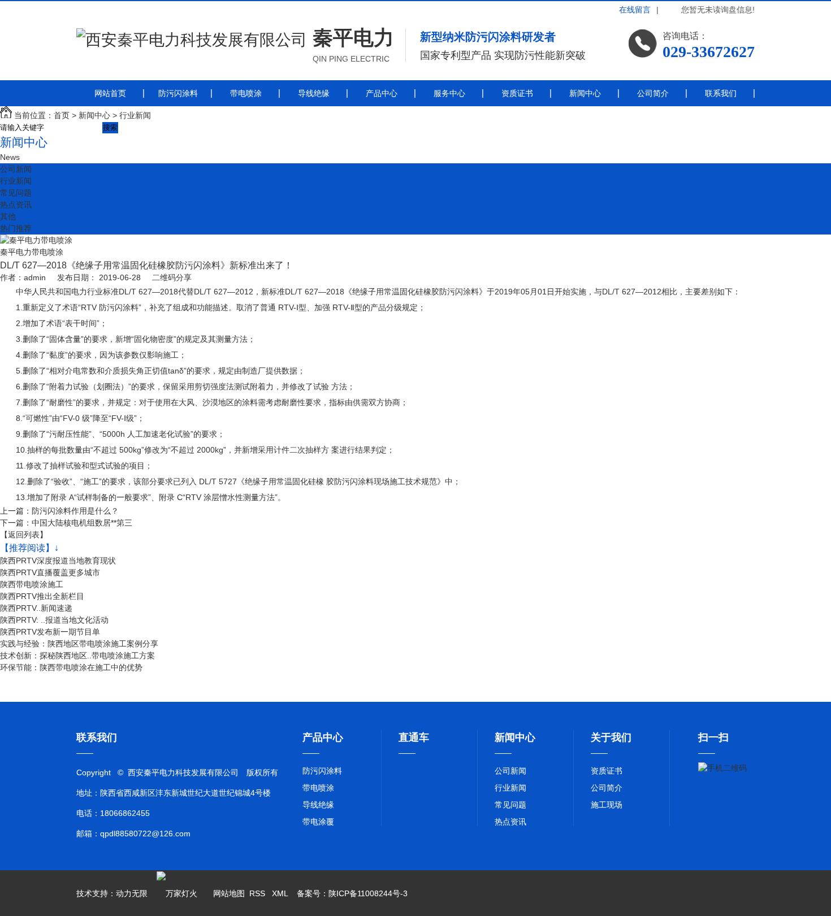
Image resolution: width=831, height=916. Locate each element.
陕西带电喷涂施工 (31, 584)
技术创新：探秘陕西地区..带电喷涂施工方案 (77, 655)
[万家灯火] (177, 893)
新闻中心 (585, 93)
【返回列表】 (23, 534)
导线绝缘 (314, 93)
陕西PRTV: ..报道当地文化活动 (54, 619)
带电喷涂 (246, 93)
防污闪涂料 (178, 93)
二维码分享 (172, 277)
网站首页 (110, 93)
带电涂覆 (318, 821)
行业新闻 (135, 115)
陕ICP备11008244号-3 (368, 893)
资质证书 (517, 93)
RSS (258, 893)
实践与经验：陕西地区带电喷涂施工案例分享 (79, 643)
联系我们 (721, 93)
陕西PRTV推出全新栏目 (42, 596)
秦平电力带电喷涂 (31, 252)
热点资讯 (16, 204)
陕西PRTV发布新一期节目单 (50, 631)
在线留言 (635, 9)
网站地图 (229, 893)
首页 (62, 115)
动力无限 (132, 893)
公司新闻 (16, 168)
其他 (8, 216)
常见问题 (16, 192)
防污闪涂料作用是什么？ (75, 510)
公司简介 (653, 93)
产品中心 (381, 93)
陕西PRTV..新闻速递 (36, 608)
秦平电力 (353, 37)
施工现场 (606, 804)
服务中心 (449, 93)
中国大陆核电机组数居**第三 (82, 522)
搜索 (110, 127)
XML (281, 893)
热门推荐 (16, 228)
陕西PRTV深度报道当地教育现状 (58, 560)
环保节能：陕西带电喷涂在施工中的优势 (71, 667)
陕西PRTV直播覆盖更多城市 (50, 572)
